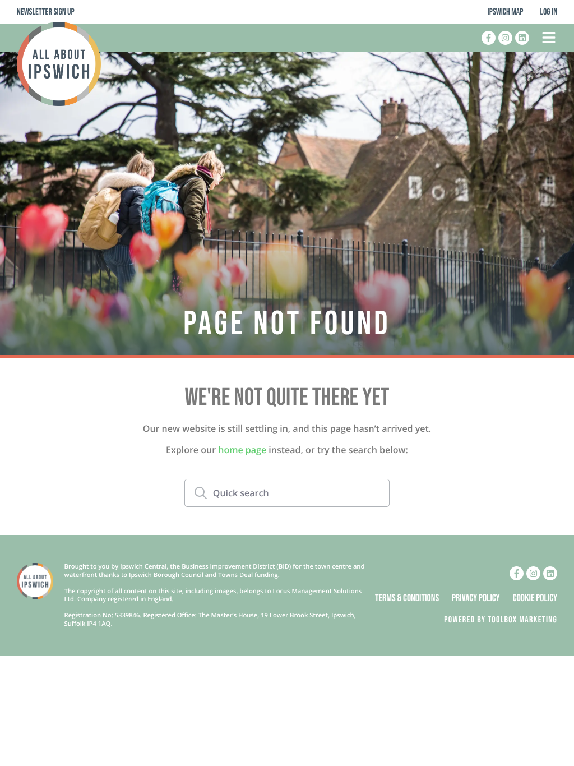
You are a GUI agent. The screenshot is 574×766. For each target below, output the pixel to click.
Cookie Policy (535, 599)
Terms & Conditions (407, 599)
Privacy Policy (476, 599)
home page (242, 450)
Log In (548, 12)
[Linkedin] (522, 38)
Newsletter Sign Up (46, 12)
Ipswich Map (506, 12)
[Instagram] (505, 38)
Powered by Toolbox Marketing (500, 620)
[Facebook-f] (489, 38)
